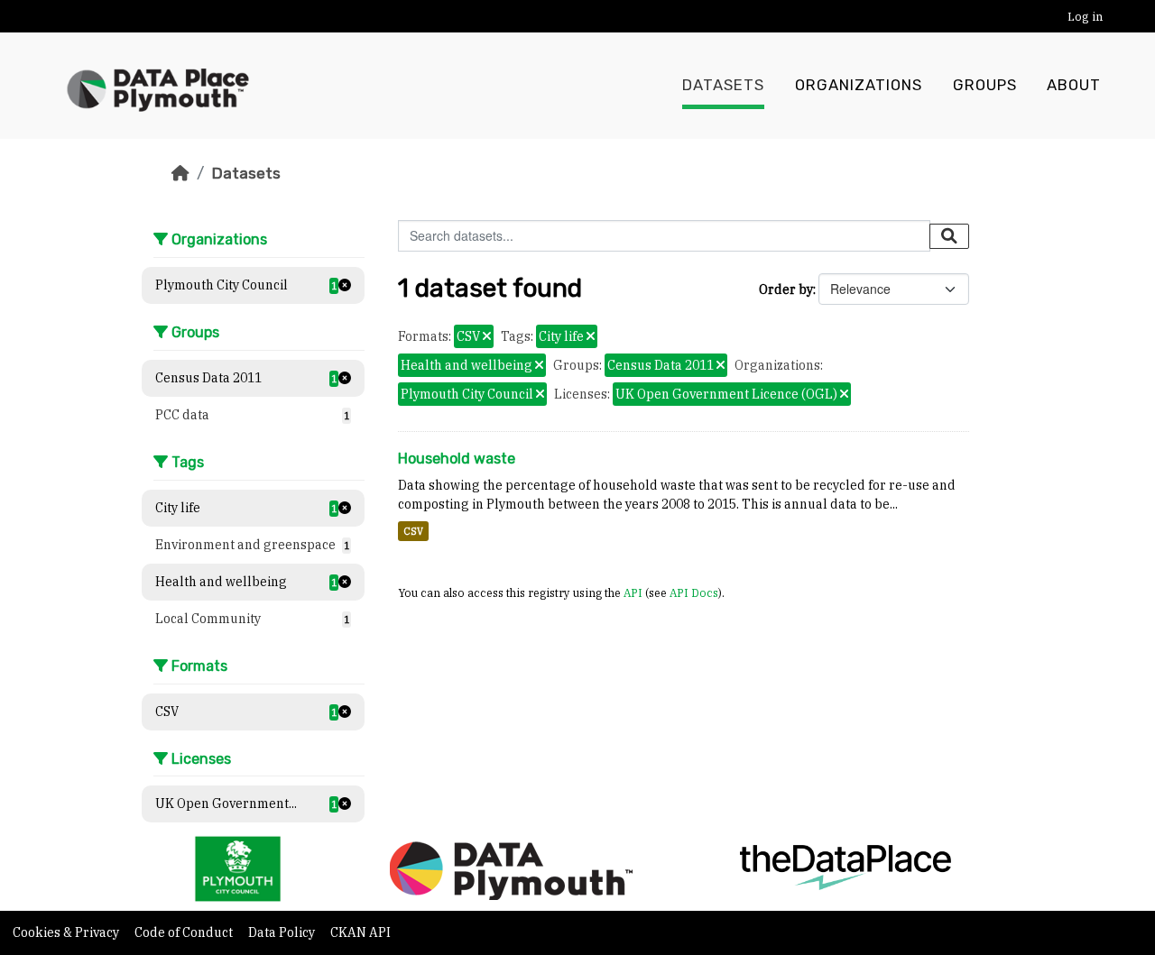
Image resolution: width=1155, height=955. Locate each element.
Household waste (456, 458)
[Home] (180, 173)
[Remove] (487, 337)
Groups (985, 85)
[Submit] (949, 236)
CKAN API (360, 932)
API (633, 592)
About (1074, 85)
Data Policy (283, 932)
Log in (1085, 16)
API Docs (694, 592)
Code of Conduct (185, 932)
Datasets (723, 85)
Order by (786, 289)
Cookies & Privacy (67, 932)
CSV (413, 531)
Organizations (858, 85)
